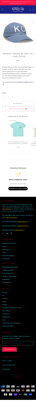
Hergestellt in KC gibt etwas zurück (11, 308)
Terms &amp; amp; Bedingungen (11, 323)
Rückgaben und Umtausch (9, 243)
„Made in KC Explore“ (11, 217)
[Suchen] (30, 9)
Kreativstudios (6, 279)
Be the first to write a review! (18, 188)
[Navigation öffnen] (3, 9)
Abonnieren (9, 349)
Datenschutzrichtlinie (7, 326)
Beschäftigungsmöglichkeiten (10, 267)
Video (4, 320)
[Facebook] (3, 233)
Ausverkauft (18, 103)
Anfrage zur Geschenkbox (9, 276)
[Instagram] (11, 233)
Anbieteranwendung (7, 270)
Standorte (4, 292)
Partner (4, 252)
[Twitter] (7, 233)
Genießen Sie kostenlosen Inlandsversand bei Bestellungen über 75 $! (18, 2)
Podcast (4, 301)
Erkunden (4, 298)
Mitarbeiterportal (6, 282)
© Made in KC (18, 376)
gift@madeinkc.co (20, 230)
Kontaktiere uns (6, 249)
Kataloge (4, 305)
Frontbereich (5, 314)
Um (3, 295)
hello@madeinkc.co (23, 222)
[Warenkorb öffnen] (33, 9)
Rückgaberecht (6, 317)
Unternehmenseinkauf (8, 255)
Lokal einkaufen (6, 311)
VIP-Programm (6, 259)
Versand (4, 246)
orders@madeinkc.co (23, 226)
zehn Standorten (6, 209)
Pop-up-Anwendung (7, 273)
